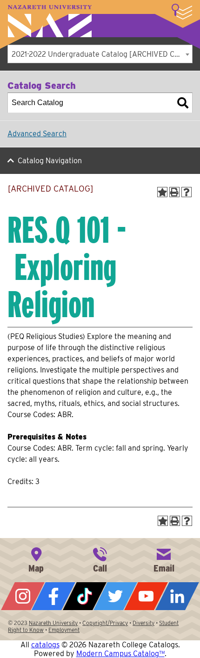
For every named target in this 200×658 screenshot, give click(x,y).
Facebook (53, 596)
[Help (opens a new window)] (186, 192)
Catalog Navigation (50, 160)
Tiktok (84, 596)
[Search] (183, 103)
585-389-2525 (100, 559)
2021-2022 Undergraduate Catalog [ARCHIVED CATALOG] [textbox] (102, 54)
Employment (64, 629)
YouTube (146, 596)
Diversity (143, 622)
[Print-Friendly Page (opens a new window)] (174, 192)
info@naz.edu (164, 559)
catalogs (45, 644)
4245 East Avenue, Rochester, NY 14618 (36, 559)
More (182, 12)
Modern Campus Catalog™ (120, 653)
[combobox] (100, 54)
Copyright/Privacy (105, 622)
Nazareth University (50, 21)
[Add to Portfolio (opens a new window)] (162, 192)
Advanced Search (37, 133)
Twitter (115, 596)
